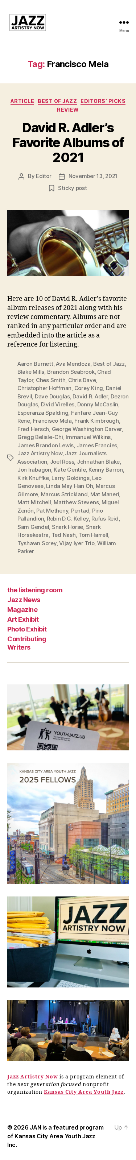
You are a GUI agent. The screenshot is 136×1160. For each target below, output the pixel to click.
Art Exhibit (23, 619)
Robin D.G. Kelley (68, 518)
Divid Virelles (57, 404)
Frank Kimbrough (96, 420)
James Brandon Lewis (45, 445)
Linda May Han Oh (69, 485)
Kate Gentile (70, 469)
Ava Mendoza (73, 363)
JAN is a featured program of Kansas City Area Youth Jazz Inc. (55, 1136)
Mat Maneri (104, 494)
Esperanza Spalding (42, 412)
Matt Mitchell (34, 502)
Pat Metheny (52, 510)
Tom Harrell (93, 534)
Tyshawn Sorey (37, 543)
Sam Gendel (33, 526)
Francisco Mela (52, 420)
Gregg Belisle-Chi (40, 437)
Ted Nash (63, 534)
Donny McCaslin (97, 404)
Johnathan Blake (98, 461)
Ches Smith (50, 380)
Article (22, 101)
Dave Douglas (52, 396)
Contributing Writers (26, 643)
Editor (43, 176)
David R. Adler (90, 396)
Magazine (22, 609)
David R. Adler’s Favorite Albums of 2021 (68, 142)
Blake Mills (30, 371)
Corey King (88, 388)
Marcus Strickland (64, 494)
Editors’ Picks (103, 101)
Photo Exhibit (27, 629)
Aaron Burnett (35, 363)
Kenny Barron (105, 469)
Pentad (80, 510)
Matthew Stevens (76, 502)
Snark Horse (67, 526)
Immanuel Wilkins (88, 437)
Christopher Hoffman (44, 388)
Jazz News (23, 600)
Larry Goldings (70, 478)
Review (68, 110)
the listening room (34, 590)
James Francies (97, 445)
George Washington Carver (87, 429)
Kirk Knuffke (33, 478)
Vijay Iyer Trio (76, 543)
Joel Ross (62, 461)
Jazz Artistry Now (39, 453)
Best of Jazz (57, 101)
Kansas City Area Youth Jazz (84, 1092)
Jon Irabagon (34, 469)
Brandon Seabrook (71, 371)
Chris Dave (82, 380)
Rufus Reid (104, 518)
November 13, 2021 (93, 176)
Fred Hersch (33, 429)
